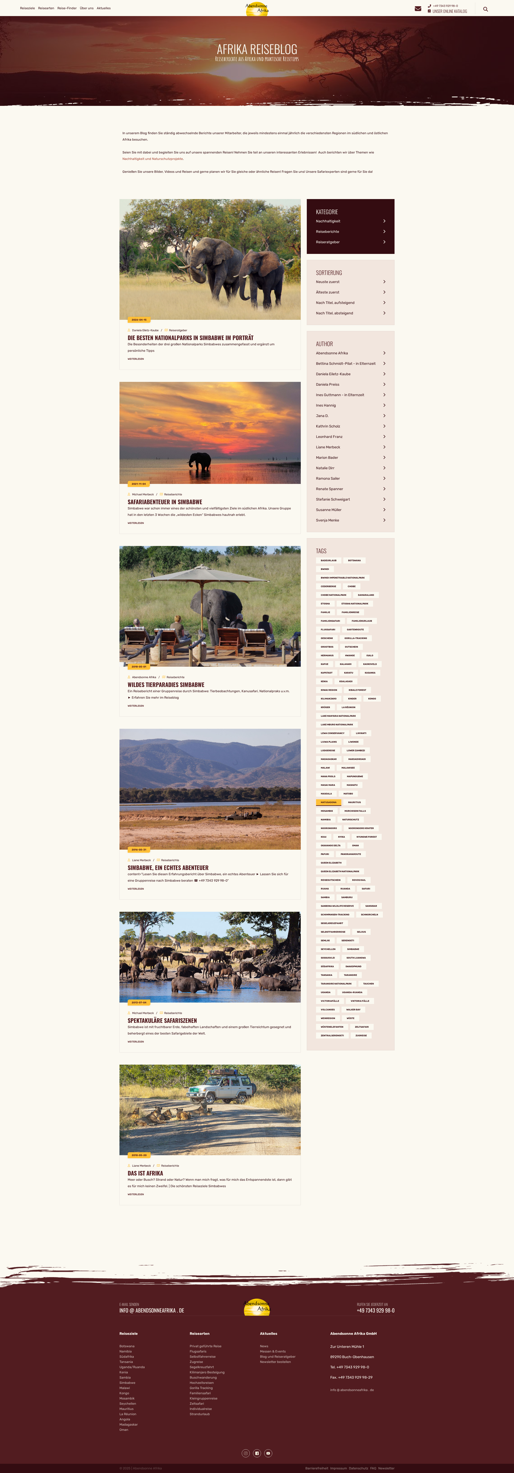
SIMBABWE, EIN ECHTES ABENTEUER (168, 867)
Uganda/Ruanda (132, 1367)
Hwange (350, 655)
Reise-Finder (67, 8)
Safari (366, 888)
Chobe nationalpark (333, 595)
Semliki (325, 940)
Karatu (348, 673)
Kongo (372, 698)
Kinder (352, 698)
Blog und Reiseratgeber (278, 1357)
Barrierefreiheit (316, 1468)
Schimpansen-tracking (335, 914)
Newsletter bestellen (275, 1362)
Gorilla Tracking (201, 1388)
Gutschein (351, 647)
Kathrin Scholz (328, 426)
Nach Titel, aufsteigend (335, 303)
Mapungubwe (355, 776)
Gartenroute (355, 629)
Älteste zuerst (327, 292)
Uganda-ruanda (352, 992)
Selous (361, 932)
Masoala (326, 793)
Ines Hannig (326, 405)
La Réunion (127, 1414)
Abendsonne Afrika (332, 353)
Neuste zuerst (328, 282)
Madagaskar (329, 759)
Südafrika (327, 966)
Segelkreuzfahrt (332, 923)
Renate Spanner (329, 489)
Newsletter (386, 1468)
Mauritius (354, 802)
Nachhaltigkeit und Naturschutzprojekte (152, 159)
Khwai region (329, 690)
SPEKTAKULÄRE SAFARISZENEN (162, 1020)
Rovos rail (359, 880)
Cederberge (328, 586)
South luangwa (356, 958)
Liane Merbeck (328, 447)
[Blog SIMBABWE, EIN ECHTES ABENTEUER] (210, 789)
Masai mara (328, 785)
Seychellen (328, 949)
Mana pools (328, 776)
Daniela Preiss (327, 384)
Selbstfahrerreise (333, 932)
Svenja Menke (327, 520)
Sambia (325, 897)
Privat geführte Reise (205, 1346)
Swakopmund (353, 966)
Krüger (325, 707)
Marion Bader (327, 457)
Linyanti (361, 733)
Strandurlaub (200, 1414)
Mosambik (327, 811)
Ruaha (325, 888)
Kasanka (370, 673)
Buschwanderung (203, 1377)
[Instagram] (246, 1453)
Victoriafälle (330, 1001)
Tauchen (368, 983)
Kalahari (346, 664)
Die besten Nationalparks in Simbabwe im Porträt (190, 337)
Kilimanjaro (329, 698)
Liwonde (353, 742)
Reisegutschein (331, 880)
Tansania (326, 975)
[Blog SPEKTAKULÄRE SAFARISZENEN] (210, 957)
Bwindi (325, 569)
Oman (355, 845)
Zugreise (361, 1035)
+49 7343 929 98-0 (376, 1310)
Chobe (352, 586)
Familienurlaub (362, 621)
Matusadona (329, 802)
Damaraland (366, 595)
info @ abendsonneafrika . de (151, 1310)
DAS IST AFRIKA (145, 1173)
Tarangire (350, 975)
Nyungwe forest (367, 837)
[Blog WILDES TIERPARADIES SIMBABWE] (210, 606)
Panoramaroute (351, 854)
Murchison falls (355, 811)
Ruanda (345, 888)
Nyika (341, 837)
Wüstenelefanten (332, 1027)
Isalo (369, 655)
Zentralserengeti (332, 1035)
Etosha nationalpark (355, 603)
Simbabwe (353, 949)
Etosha (325, 603)
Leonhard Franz (329, 436)
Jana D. (322, 416)
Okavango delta (331, 845)
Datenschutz (358, 1468)
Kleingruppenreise (203, 1398)
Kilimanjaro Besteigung (207, 1372)
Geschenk (327, 638)
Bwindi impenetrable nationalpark (343, 578)
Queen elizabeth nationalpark (340, 871)
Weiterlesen (136, 359)
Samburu (347, 897)
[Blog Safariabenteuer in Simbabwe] (210, 432)
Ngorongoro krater (361, 828)
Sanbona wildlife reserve (337, 906)
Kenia (324, 681)
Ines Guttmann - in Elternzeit (340, 395)
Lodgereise (328, 750)
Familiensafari (330, 621)
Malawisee (348, 768)
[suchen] (485, 9)
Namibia (326, 819)
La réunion (348, 707)
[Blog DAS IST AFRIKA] (210, 1110)
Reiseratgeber (328, 242)
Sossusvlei (328, 958)
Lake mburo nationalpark (337, 724)
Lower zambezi (356, 750)
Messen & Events (273, 1351)
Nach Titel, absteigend (334, 313)
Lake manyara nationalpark (338, 716)
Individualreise (201, 1409)
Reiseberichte (327, 231)
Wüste (350, 1018)
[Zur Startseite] (257, 9)
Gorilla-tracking (356, 638)
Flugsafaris (198, 1351)
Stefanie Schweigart (333, 499)
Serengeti (348, 940)
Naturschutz (350, 819)
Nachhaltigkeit (328, 221)
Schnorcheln (369, 914)
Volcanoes (328, 1009)
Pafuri (325, 854)
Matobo (348, 793)
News (264, 1346)
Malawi (325, 768)
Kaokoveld (370, 664)
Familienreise (350, 612)
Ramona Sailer (328, 478)
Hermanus (327, 655)
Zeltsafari (362, 1027)
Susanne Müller (329, 510)
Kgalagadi (346, 681)
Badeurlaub (329, 560)
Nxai (323, 837)
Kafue (324, 664)
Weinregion (328, 1018)
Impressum (338, 1468)
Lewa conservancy (332, 733)
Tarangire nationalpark (336, 983)
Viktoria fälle (360, 1001)
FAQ (373, 1468)
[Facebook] (257, 1453)
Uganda (325, 992)
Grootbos (327, 647)
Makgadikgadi (357, 759)
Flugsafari (328, 629)
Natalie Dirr (325, 468)
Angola (124, 1419)
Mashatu (352, 785)
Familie (325, 612)
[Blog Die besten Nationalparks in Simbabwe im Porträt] (210, 259)
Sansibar (371, 906)
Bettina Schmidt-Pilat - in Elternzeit (346, 363)
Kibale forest (357, 690)
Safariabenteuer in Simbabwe (165, 501)
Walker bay (353, 1009)
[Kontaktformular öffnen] (418, 8)
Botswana (354, 560)
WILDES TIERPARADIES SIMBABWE (166, 684)
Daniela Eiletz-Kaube (333, 374)
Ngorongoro (329, 828)
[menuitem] (27, 8)
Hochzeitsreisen (202, 1383)
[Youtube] (268, 1453)
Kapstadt (326, 673)
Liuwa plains (329, 742)
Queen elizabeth (331, 863)
